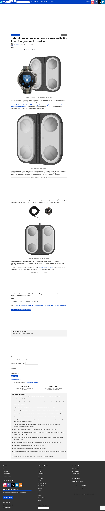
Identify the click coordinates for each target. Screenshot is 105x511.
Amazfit (12, 309)
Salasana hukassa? (16, 379)
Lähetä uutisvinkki (77, 468)
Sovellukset (41, 481)
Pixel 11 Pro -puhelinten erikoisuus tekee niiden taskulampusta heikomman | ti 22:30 (33, 456)
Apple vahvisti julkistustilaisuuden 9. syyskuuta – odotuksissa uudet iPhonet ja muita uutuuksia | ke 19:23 (38, 410)
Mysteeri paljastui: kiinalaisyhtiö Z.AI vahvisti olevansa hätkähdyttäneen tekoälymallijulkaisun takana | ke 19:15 (39, 413)
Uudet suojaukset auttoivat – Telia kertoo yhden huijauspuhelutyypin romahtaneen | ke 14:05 (35, 429)
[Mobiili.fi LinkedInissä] (103, 2)
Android (40, 488)
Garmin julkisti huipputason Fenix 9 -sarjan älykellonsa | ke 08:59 (29, 445)
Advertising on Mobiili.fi (78, 489)
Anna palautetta (76, 471)
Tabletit (39, 476)
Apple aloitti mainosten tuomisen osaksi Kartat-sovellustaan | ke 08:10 (30, 448)
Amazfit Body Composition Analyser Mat (23, 309)
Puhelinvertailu (7, 476)
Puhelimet (5, 471)
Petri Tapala (16, 44)
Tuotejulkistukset (16, 34)
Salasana (13, 368)
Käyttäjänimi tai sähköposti (18, 363)
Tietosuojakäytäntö (8, 505)
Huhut (39, 500)
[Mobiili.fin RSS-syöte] (20, 485)
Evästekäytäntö (7, 507)
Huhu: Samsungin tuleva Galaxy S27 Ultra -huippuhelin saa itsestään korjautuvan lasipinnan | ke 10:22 (37, 442)
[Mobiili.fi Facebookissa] (96, 2)
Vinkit (39, 471)
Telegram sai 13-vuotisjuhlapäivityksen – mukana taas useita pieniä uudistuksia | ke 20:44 (34, 407)
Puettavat (40, 478)
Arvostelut (40, 468)
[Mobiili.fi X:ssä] (99, 2)
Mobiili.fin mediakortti (77, 481)
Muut (12, 34)
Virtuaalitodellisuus (43, 485)
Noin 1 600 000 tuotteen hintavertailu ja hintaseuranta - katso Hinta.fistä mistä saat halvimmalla (40, 305)
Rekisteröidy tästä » (32, 382)
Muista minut (15, 373)
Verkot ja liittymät (42, 483)
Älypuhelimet (41, 473)
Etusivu (5, 468)
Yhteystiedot (75, 473)
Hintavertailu (44, 1)
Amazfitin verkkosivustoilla (46, 267)
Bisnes (39, 495)
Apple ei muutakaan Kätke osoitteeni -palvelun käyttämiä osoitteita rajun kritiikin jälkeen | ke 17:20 (36, 416)
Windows (40, 493)
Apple (39, 490)
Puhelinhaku (6, 473)
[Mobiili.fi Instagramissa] (92, 2)
